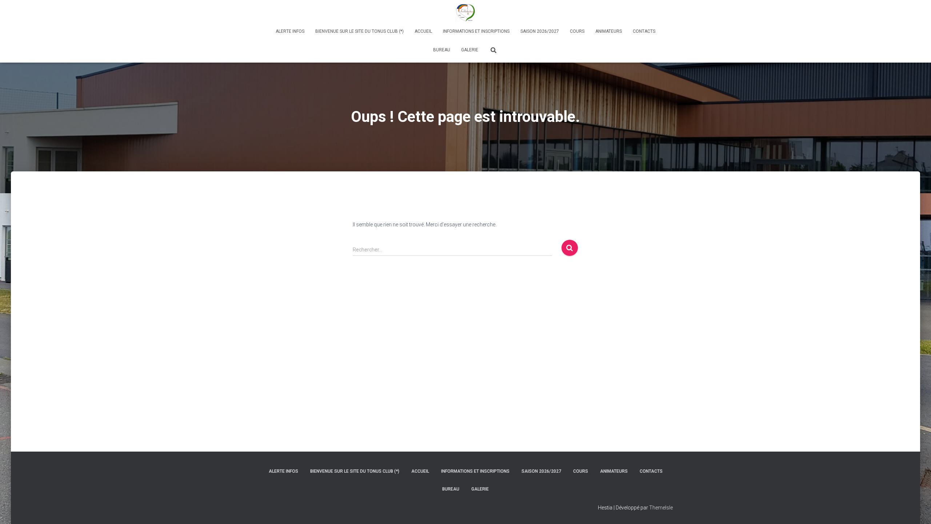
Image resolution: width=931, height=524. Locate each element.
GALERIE (469, 49)
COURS (577, 31)
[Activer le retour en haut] (916, 509)
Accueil (423, 31)
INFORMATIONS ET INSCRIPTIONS (476, 31)
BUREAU (441, 49)
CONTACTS (644, 31)
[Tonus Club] (465, 13)
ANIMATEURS (608, 31)
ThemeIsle (661, 508)
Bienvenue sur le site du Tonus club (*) (359, 31)
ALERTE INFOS (290, 31)
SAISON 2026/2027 (539, 31)
